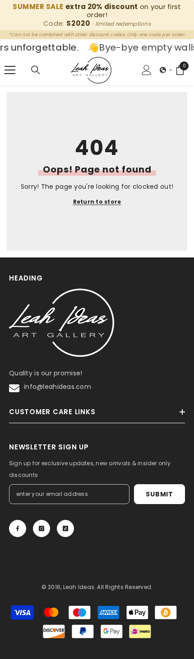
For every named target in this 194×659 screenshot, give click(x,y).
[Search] (35, 70)
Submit (159, 494)
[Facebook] (17, 528)
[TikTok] (65, 528)
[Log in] (147, 70)
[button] (166, 70)
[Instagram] (41, 528)
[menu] (10, 70)
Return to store (97, 202)
